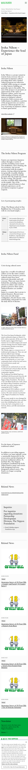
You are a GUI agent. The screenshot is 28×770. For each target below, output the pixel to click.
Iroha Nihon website (6, 114)
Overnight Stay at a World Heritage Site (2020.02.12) (12, 493)
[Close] (26, 742)
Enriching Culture (6, 11)
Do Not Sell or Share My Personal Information (14, 767)
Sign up (3, 732)
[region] (14, 755)
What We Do (9, 9)
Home (3, 9)
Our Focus (16, 9)
